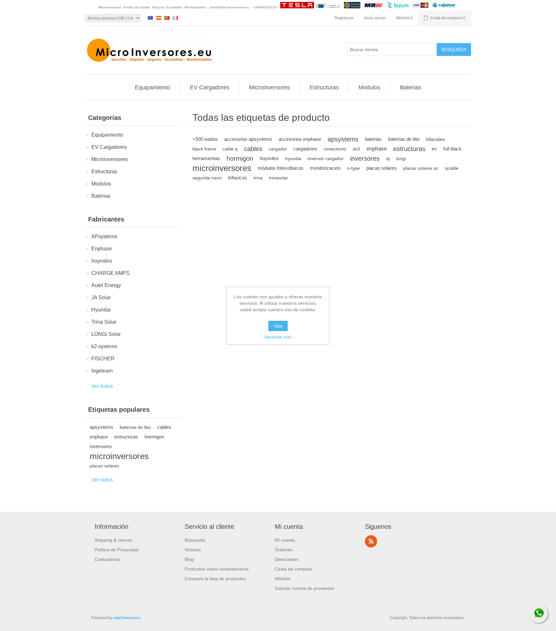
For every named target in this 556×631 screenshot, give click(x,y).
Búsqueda (195, 540)
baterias (373, 139)
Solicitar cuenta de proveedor (305, 588)
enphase (99, 436)
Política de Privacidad (116, 549)
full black (452, 148)
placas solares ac (421, 168)
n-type (353, 168)
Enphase (101, 248)
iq (388, 158)
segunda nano (207, 177)
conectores (335, 148)
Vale (278, 326)
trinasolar (278, 177)
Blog (189, 559)
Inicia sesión (375, 18)
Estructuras (324, 87)
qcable (452, 168)
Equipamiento (152, 87)
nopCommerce (127, 618)
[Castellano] (158, 18)
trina (258, 177)
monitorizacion (325, 168)
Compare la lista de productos (215, 578)
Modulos (369, 87)
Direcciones (287, 559)
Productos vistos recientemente (217, 569)
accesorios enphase (300, 139)
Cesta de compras (293, 569)
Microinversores (269, 87)
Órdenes (283, 549)
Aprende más (278, 336)
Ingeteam (102, 371)
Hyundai (101, 309)
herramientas (206, 158)
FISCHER (103, 358)
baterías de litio (135, 427)
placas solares (104, 465)
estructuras (126, 436)
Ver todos (102, 386)
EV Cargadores (209, 87)
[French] (175, 18)
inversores (101, 446)
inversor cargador (326, 158)
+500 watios (205, 139)
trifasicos (237, 177)
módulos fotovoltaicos (280, 168)
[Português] (167, 18)
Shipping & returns (113, 540)
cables (164, 427)
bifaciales (435, 139)
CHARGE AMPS (110, 273)
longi (401, 158)
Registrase (344, 18)
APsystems (104, 236)
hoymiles (101, 261)
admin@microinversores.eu (229, 7)
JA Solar (101, 297)
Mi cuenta (285, 540)
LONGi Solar (106, 334)
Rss (371, 541)
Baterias (410, 87)
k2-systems (104, 346)
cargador (278, 148)
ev (434, 148)
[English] (150, 18)
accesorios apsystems (248, 139)
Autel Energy (106, 285)
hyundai (293, 158)
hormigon (154, 436)
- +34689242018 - (264, 7)
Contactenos (107, 559)
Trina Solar (103, 322)
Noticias (193, 549)
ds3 (356, 148)
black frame (204, 148)
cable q (230, 148)
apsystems (101, 427)
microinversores (119, 456)
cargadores (305, 148)
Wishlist (282, 578)
